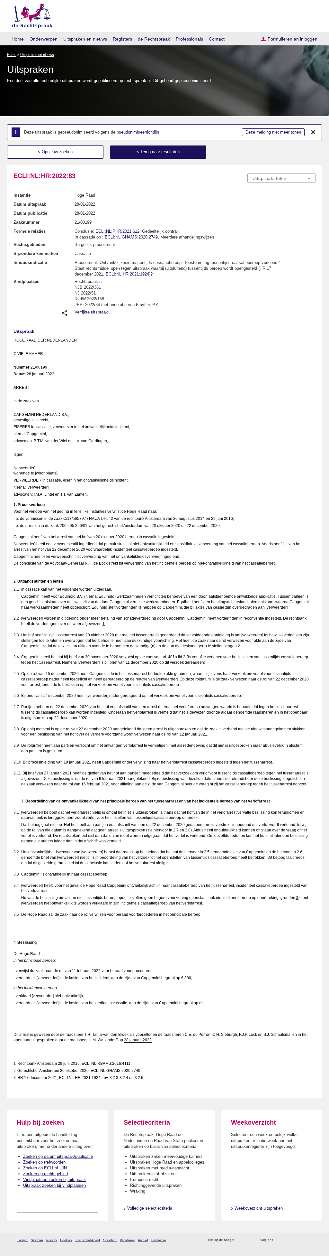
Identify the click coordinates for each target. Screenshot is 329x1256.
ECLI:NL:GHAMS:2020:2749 (131, 237)
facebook (287, 1240)
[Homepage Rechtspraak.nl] (30, 14)
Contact (217, 39)
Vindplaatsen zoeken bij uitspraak (54, 1179)
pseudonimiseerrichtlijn (138, 132)
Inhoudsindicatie (30, 262)
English (22, 1240)
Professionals (189, 39)
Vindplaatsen (26, 281)
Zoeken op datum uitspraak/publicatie (58, 1156)
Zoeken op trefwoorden (44, 1162)
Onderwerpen (44, 39)
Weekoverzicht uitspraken (259, 1208)
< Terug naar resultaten (158, 151)
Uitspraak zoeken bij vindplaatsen (54, 1185)
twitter (278, 1240)
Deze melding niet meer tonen (273, 132)
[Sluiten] (313, 132)
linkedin (303, 1240)
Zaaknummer (26, 222)
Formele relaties (29, 231)
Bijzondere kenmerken (35, 253)
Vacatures (127, 1240)
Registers (122, 39)
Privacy (51, 1240)
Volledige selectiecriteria (149, 1208)
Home (18, 39)
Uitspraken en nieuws (85, 39)
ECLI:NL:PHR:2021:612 (117, 231)
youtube (312, 1240)
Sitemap (37, 1240)
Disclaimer (158, 1240)
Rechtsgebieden (29, 244)
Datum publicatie (30, 213)
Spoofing (110, 1240)
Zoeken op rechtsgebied (45, 1173)
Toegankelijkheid (87, 1240)
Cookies (66, 1240)
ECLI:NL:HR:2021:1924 (127, 274)
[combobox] (281, 178)
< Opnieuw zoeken (55, 151)
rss (240, 1240)
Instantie (22, 195)
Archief (143, 1240)
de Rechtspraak (154, 39)
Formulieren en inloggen (292, 39)
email (248, 1240)
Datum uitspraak (29, 204)
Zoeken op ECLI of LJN (45, 1168)
